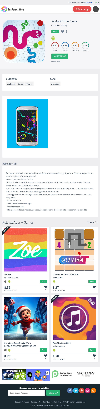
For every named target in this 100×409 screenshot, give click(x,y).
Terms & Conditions (76, 402)
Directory (43, 402)
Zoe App (7, 274)
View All (92, 222)
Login (96, 2)
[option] (27, 124)
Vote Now (60, 56)
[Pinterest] (81, 390)
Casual (20, 84)
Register (89, 2)
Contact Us (62, 402)
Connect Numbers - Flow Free (65, 274)
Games (29, 84)
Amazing (55, 84)
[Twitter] (76, 390)
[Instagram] (87, 390)
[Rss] (93, 390)
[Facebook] (70, 390)
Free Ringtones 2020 (62, 343)
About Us (52, 402)
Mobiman (59, 277)
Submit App (82, 9)
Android (11, 84)
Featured (25, 402)
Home (17, 402)
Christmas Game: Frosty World (17, 343)
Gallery (34, 402)
